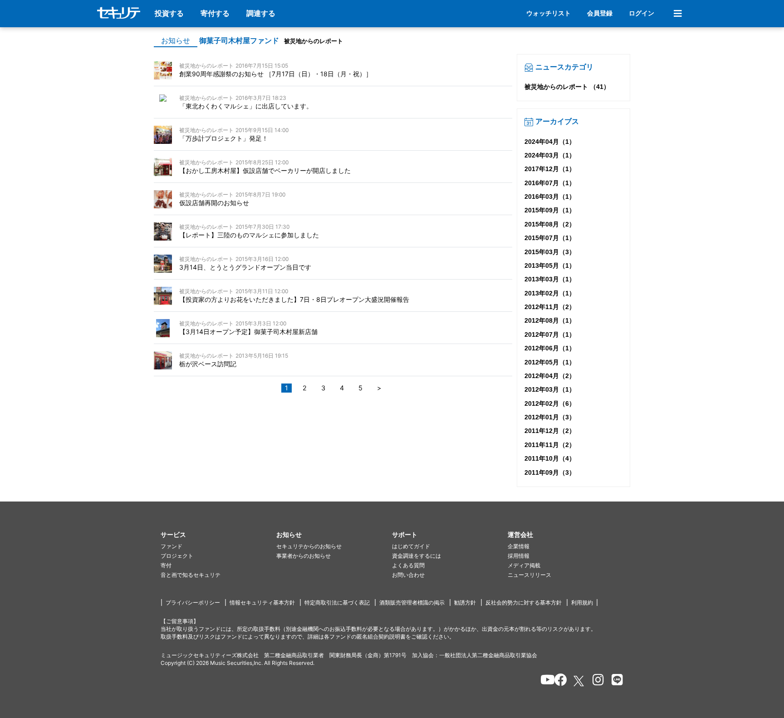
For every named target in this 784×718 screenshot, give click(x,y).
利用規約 (582, 602)
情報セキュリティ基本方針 (262, 602)
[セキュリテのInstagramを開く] (596, 681)
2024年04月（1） (549, 141)
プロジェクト (177, 555)
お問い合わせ (408, 574)
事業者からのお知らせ (303, 555)
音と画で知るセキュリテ (190, 574)
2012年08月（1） (549, 320)
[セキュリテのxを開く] (579, 681)
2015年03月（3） (549, 252)
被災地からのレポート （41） (567, 86)
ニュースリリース (529, 574)
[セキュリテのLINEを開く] (615, 681)
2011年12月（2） (549, 430)
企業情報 (518, 546)
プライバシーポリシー (193, 602)
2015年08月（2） (549, 224)
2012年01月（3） (549, 417)
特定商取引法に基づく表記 (337, 602)
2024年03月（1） (549, 155)
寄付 (166, 565)
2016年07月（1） (549, 183)
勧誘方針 (465, 602)
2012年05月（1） (549, 362)
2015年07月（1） (549, 237)
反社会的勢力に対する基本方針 (523, 602)
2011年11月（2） (549, 444)
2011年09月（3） (549, 472)
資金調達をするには (416, 555)
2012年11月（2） (549, 306)
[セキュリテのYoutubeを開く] (543, 681)
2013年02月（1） (549, 293)
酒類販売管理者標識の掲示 (412, 602)
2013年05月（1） (549, 265)
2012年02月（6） (549, 403)
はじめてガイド (411, 546)
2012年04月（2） (549, 375)
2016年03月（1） (549, 196)
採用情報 (518, 555)
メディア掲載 (524, 565)
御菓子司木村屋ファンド (239, 40)
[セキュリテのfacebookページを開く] (557, 681)
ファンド (171, 546)
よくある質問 (408, 565)
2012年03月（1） (549, 389)
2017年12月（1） (549, 168)
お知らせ (175, 40)
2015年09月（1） (549, 210)
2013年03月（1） (549, 279)
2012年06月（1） (549, 348)
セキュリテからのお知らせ (309, 546)
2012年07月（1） (549, 334)
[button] (218, 535)
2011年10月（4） (549, 458)
